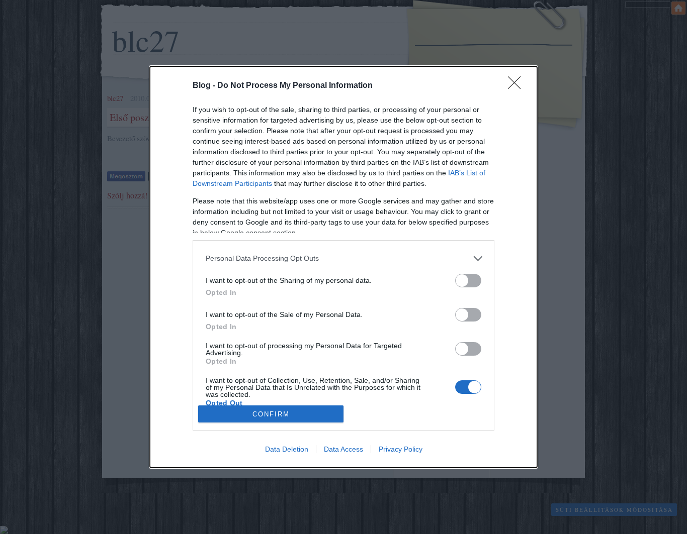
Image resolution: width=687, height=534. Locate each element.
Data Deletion (286, 449)
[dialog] (343, 267)
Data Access (343, 449)
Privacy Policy (400, 449)
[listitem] (343, 258)
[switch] (468, 280)
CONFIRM (271, 414)
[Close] (517, 85)
